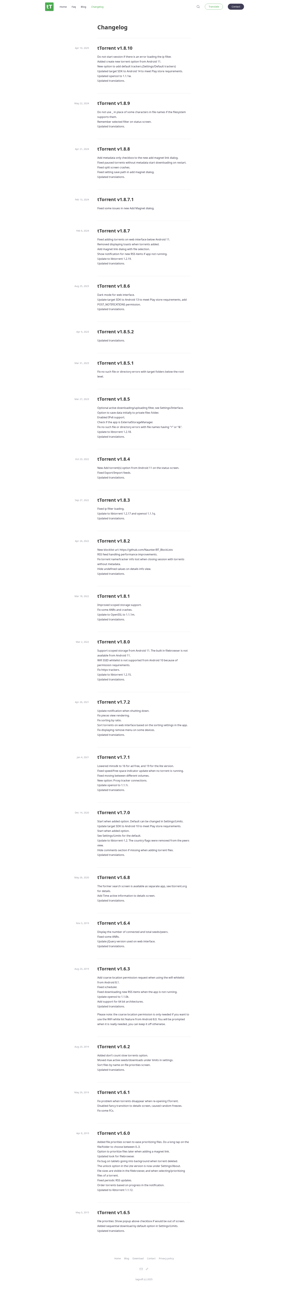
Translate (214, 6)
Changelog (97, 6)
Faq (74, 6)
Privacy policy (166, 1258)
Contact (236, 6)
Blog (83, 6)
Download (138, 1258)
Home (63, 6)
